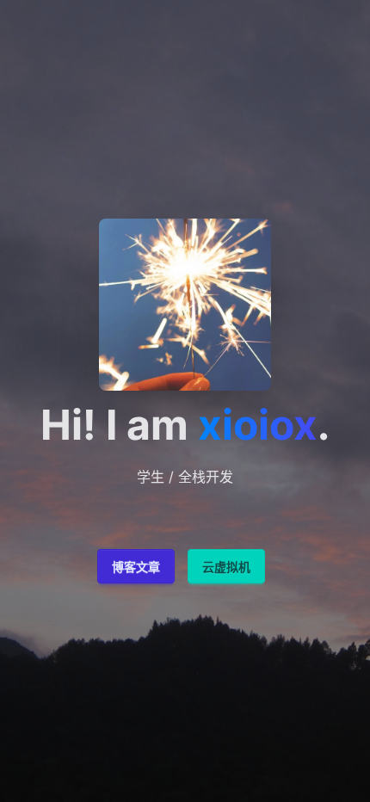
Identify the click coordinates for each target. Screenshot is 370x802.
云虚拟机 (226, 566)
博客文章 (136, 566)
